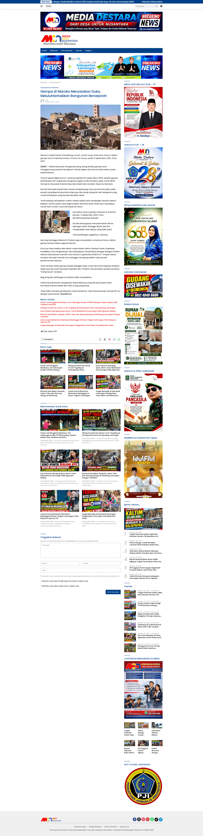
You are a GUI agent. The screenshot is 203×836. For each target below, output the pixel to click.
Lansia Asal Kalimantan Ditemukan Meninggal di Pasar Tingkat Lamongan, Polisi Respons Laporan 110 (78, 321)
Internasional (66, 50)
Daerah (79, 50)
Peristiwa (55, 88)
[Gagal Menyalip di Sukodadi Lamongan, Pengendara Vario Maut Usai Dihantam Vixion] (108, 382)
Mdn (46, 100)
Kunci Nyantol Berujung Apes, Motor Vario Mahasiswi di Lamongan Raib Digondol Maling (77, 311)
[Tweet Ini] (105, 339)
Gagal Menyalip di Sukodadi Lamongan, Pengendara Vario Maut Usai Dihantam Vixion (77, 325)
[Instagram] (143, 819)
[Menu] (42, 6)
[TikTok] (156, 819)
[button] (156, 6)
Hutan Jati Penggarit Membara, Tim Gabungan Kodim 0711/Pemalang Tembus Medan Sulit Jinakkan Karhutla (78, 303)
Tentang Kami (55, 830)
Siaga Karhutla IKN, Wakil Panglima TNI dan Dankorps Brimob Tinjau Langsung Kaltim (150, 615)
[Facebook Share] (100, 339)
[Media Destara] (59, 40)
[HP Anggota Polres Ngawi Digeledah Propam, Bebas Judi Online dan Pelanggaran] (143, 743)
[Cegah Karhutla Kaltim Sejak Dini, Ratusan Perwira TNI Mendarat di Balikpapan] (143, 519)
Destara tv (124, 827)
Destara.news (80, 827)
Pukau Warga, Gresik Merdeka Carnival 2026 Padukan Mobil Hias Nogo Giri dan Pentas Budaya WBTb (144, 544)
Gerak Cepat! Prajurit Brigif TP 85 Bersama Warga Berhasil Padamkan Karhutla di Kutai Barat (150, 604)
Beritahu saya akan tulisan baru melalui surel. (60, 586)
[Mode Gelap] (161, 6)
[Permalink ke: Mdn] (42, 101)
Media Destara (95, 827)
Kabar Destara (110, 827)
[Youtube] (148, 819)
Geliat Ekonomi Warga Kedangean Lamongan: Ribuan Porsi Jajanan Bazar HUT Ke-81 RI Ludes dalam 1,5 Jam (144, 577)
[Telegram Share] (114, 339)
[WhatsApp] (152, 819)
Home (48, 6)
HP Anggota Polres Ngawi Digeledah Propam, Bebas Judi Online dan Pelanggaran (144, 569)
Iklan (65, 830)
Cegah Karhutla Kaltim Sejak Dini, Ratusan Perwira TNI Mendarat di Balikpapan (143, 535)
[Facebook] (135, 819)
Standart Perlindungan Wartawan (128, 830)
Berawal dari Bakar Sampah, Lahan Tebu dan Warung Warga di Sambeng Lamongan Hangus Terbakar (80, 315)
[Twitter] (139, 819)
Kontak (91, 830)
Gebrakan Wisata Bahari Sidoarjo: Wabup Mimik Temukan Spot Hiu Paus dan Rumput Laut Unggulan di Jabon (132, 2)
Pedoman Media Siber (77, 830)
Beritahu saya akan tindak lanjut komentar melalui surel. (65, 581)
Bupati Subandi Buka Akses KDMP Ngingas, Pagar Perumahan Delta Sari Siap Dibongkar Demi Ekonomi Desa (145, 560)
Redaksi (99, 830)
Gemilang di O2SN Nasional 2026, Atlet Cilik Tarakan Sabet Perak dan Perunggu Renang (149, 626)
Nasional (54, 50)
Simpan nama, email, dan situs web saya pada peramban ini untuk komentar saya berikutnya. (81, 576)
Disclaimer (108, 830)
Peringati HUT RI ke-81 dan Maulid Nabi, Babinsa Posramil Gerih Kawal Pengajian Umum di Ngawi (149, 647)
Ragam (88, 50)
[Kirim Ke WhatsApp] (119, 339)
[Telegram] (161, 819)
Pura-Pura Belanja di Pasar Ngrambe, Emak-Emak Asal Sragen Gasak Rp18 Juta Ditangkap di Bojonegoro (149, 636)
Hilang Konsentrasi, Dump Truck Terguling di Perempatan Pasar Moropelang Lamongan (77, 308)
